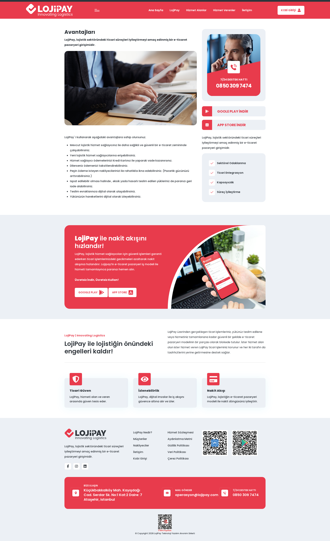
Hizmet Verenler (224, 10)
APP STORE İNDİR (231, 125)
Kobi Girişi (140, 459)
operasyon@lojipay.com (196, 494)
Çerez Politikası (178, 459)
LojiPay (175, 10)
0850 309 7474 (233, 85)
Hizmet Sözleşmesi (181, 432)
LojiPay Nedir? (142, 432)
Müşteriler (140, 439)
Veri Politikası (177, 452)
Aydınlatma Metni (180, 439)
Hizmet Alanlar (196, 10)
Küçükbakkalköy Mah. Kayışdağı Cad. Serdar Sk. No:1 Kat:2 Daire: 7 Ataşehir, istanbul (113, 495)
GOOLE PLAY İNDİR (232, 111)
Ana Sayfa (155, 10)
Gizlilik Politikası (178, 445)
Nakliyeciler (141, 445)
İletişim (247, 10)
